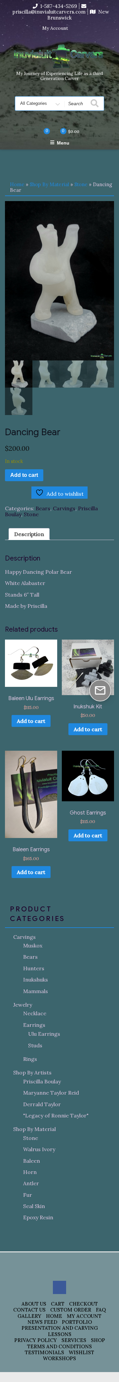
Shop (98, 1340)
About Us (33, 1304)
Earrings (34, 1025)
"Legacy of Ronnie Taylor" (56, 1115)
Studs (35, 1045)
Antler (31, 1183)
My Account (55, 28)
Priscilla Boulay (42, 1081)
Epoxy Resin (38, 1217)
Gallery (29, 1316)
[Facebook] (77, 28)
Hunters (33, 968)
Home (17, 184)
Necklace (34, 1013)
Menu (63, 143)
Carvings (64, 508)
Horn (30, 1172)
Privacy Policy (35, 1340)
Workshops (59, 1358)
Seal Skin (34, 1206)
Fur (27, 1195)
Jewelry (22, 1004)
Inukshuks (35, 979)
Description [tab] (29, 534)
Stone (81, 184)
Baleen (31, 1160)
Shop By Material (49, 184)
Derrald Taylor (42, 1104)
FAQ (101, 1310)
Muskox (32, 945)
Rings (30, 1059)
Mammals (35, 991)
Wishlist (81, 1352)
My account (84, 1316)
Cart (57, 1304)
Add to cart (24, 475)
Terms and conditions (59, 1346)
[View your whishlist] (41, 131)
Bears (43, 508)
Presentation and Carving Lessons (59, 1331)
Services (73, 1340)
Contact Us (29, 1310)
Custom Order (70, 1310)
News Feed (42, 1322)
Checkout (83, 1304)
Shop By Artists (32, 1072)
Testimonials (44, 1352)
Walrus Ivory (39, 1149)
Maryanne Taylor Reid (51, 1092)
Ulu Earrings (44, 1033)
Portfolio (77, 1322)
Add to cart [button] (31, 721)
